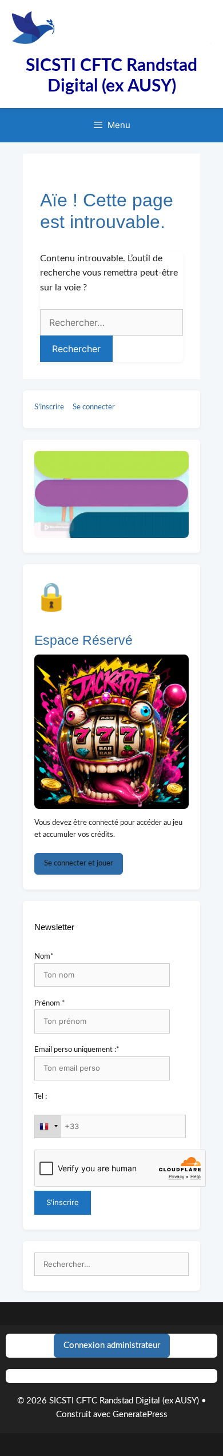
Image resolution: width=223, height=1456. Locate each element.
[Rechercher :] (111, 1264)
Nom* (44, 956)
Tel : (40, 1096)
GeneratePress (140, 1414)
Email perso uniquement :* (77, 1050)
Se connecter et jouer (78, 863)
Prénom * (49, 1003)
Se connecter (94, 407)
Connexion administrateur (111, 1345)
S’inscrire (49, 407)
